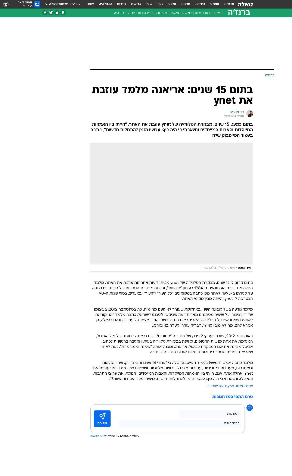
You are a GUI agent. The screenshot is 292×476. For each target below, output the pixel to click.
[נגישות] (6, 4)
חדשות (229, 4)
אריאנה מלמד (244, 386)
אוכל (149, 4)
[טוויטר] (51, 12)
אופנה (90, 4)
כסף (160, 4)
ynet (231, 386)
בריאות (136, 4)
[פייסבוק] (45, 12)
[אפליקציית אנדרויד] (63, 12)
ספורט (214, 4)
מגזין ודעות (159, 13)
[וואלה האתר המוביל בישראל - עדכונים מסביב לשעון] (245, 4)
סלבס (172, 4)
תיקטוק (174, 13)
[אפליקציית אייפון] (57, 12)
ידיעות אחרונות (217, 386)
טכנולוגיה (105, 4)
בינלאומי (187, 13)
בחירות (200, 4)
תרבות (185, 4)
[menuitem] (226, 4)
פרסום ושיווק (203, 13)
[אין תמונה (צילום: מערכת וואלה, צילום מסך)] (171, 207)
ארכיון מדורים (141, 13)
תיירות (121, 4)
